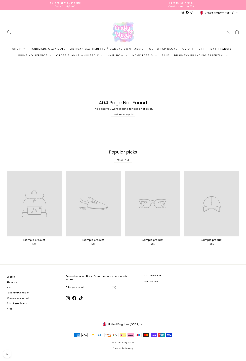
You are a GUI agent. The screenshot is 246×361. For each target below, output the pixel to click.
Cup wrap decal (163, 48)
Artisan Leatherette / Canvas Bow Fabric (107, 48)
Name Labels (143, 55)
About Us (12, 282)
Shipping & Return (17, 303)
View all (123, 159)
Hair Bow (116, 55)
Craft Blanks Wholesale (78, 55)
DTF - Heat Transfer (216, 48)
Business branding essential (199, 55)
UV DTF (188, 48)
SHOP (17, 48)
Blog (9, 308)
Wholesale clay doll (18, 298)
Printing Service (33, 55)
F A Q (9, 287)
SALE (165, 55)
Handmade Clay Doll (47, 48)
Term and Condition (18, 292)
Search (11, 276)
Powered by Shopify (123, 348)
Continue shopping (123, 114)
